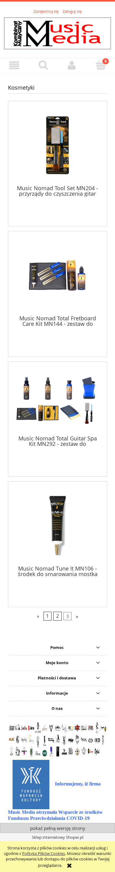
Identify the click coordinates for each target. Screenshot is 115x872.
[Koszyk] (100, 65)
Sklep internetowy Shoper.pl (57, 837)
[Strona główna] (57, 32)
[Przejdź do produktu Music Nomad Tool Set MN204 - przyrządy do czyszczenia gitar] (57, 145)
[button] (14, 65)
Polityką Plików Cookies (43, 853)
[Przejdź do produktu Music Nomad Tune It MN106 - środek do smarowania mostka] (57, 525)
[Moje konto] (72, 65)
